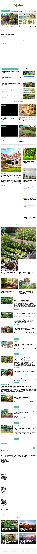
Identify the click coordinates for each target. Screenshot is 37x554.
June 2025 (3, 481)
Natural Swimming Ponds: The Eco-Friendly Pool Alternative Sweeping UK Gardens (24, 428)
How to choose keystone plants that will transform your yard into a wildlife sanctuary (27, 28)
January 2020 (3, 501)
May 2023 (3, 497)
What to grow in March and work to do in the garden (9, 139)
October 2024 (3, 488)
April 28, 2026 (4, 79)
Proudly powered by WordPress (10, 551)
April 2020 (3, 499)
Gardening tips (33, 117)
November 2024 (4, 487)
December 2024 (4, 486)
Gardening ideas (16, 55)
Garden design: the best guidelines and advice (12, 57)
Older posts (3, 443)
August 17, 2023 (25, 202)
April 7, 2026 (3, 30)
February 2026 (4, 475)
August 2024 (3, 489)
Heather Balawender (4, 179)
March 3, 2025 (23, 543)
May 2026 (3, 472)
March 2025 (3, 485)
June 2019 (3, 506)
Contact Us (3, 513)
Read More (3, 64)
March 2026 (3, 474)
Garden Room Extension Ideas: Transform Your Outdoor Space (11, 176)
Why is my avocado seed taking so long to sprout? (29, 181)
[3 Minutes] (11, 172)
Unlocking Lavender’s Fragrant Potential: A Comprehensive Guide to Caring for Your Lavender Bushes (27, 541)
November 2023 (4, 493)
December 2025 (4, 477)
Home (2, 510)
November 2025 (4, 478)
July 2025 (3, 480)
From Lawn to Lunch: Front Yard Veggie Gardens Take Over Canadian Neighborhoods (27, 292)
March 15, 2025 (4, 543)
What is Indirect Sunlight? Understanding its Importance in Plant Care (29, 199)
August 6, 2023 (25, 220)
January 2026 (3, 476)
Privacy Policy (3, 514)
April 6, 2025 (23, 530)
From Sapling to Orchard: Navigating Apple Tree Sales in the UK (29, 162)
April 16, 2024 (11, 179)
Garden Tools (3, 462)
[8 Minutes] (27, 136)
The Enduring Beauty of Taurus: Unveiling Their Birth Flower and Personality (27, 529)
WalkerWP (30, 551)
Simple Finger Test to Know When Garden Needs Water (8, 292)
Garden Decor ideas (9, 55)
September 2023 (4, 494)
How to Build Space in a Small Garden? (29, 218)
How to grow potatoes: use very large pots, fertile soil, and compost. (27, 120)
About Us (2, 512)
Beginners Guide (3, 55)
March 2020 (3, 500)
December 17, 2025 (4, 293)
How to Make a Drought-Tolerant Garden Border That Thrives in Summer (8, 28)
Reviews (2, 25)
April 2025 (3, 484)
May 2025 (3, 483)
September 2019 (4, 503)
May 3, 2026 (25, 301)
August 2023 (3, 496)
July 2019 (3, 505)
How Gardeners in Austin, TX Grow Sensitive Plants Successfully (10, 72)
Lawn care (3, 465)
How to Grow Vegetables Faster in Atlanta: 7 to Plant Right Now (12, 78)
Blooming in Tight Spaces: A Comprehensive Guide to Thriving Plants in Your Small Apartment (9, 541)
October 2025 (3, 479)
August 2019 (3, 504)
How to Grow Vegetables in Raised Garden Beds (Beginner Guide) (12, 95)
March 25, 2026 (22, 30)
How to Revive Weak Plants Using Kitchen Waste (8, 273)
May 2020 (3, 498)
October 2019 (3, 502)
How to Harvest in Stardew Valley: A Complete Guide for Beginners (8, 119)
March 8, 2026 (4, 97)
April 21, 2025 (3, 121)
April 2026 (3, 473)
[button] (3, 49)
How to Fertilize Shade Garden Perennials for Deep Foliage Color (26, 273)
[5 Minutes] (27, 115)
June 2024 (3, 491)
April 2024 (3, 492)
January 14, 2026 (22, 275)
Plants (20, 118)
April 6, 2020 (22, 122)
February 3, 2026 (4, 275)
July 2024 (3, 490)
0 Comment (17, 179)
